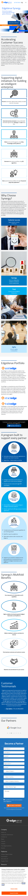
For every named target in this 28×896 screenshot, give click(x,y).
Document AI (4, 859)
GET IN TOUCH (17, 2)
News (2, 839)
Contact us (4, 837)
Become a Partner (14, 23)
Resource (4, 864)
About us (3, 832)
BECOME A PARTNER (15, 805)
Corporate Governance (7, 834)
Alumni (3, 848)
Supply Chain (4, 861)
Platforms (4, 851)
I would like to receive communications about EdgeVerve (13, 800)
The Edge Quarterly (6, 846)
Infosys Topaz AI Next (6, 854)
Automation (4, 856)
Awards (3, 841)
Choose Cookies (14, 888)
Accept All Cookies (14, 893)
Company (4, 829)
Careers (3, 843)
